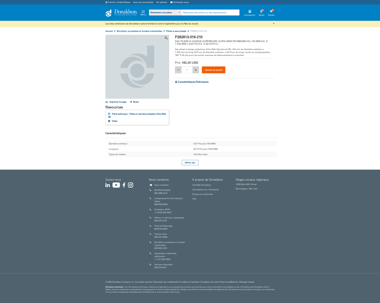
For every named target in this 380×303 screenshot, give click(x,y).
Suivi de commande (143, 2)
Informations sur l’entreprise (205, 189)
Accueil (109, 31)
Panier (271, 15)
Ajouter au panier (214, 70)
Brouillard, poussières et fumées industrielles (139, 31)
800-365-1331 (160, 248)
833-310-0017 (160, 267)
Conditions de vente (209, 282)
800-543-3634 (160, 228)
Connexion (249, 15)
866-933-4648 (160, 204)
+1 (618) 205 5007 (163, 212)
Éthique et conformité (202, 194)
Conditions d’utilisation (190, 282)
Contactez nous (181, 2)
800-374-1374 (160, 220)
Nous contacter (161, 185)
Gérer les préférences (229, 282)
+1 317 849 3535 (162, 259)
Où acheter (161, 2)
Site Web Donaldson (201, 185)
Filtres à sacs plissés (176, 31)
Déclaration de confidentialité (166, 282)
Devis (261, 15)
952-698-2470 (160, 193)
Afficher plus (190, 162)
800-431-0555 (160, 237)
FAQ (194, 198)
